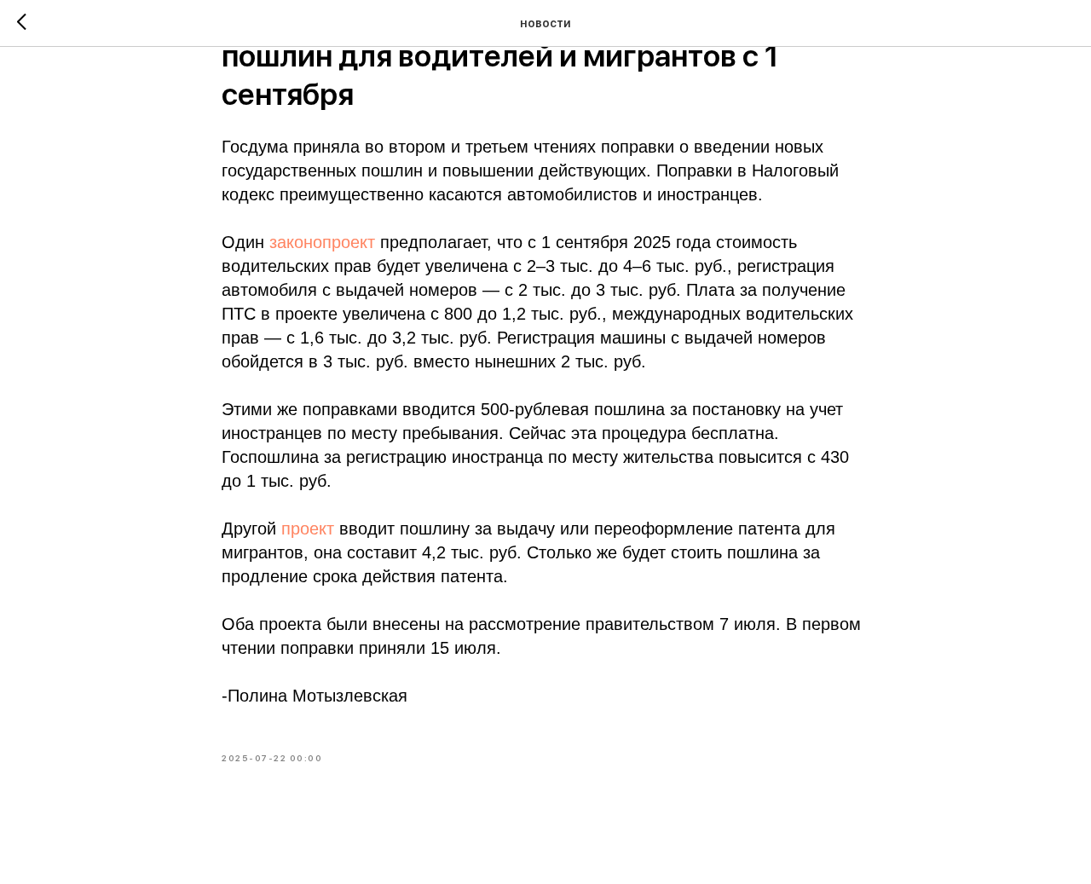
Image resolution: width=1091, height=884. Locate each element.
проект (307, 528)
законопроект (322, 242)
